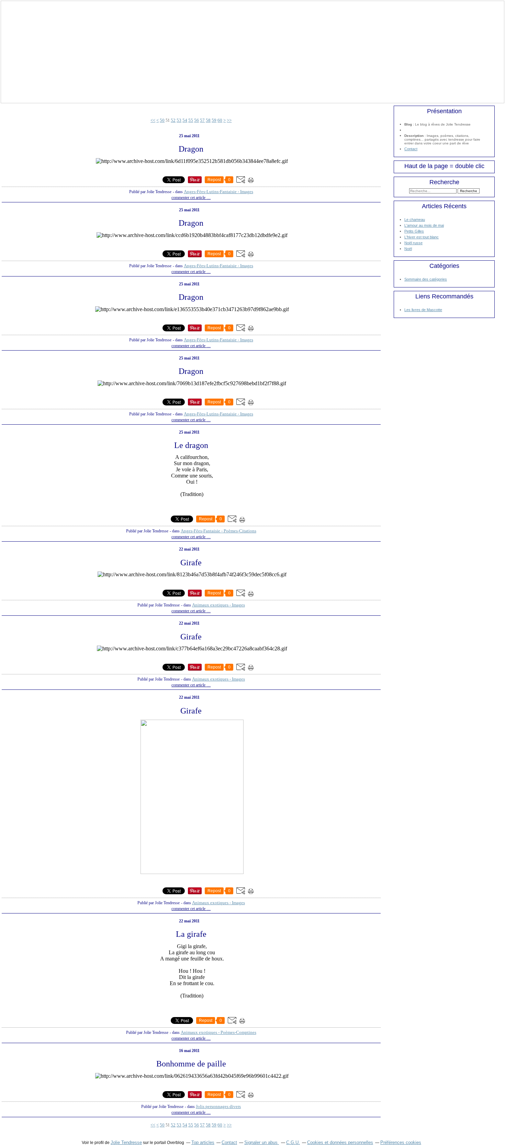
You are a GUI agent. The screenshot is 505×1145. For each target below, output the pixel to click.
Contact (410, 149)
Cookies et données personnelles (340, 1142)
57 (202, 120)
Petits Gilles (414, 231)
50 (162, 120)
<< (152, 120)
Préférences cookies (400, 1142)
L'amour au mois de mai (424, 225)
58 (208, 120)
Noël (408, 249)
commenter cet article (188, 197)
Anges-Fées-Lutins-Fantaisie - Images (218, 191)
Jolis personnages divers (218, 1106)
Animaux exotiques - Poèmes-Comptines (218, 1032)
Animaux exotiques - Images (218, 604)
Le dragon (191, 445)
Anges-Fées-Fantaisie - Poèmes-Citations (218, 530)
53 (179, 120)
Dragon (191, 148)
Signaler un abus (261, 1142)
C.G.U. (293, 1142)
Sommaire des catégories (425, 279)
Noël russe (413, 243)
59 (214, 120)
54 (184, 120)
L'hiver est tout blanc (421, 237)
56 (196, 120)
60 (219, 120)
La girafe (191, 934)
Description (414, 136)
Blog (408, 124)
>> (229, 120)
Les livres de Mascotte (423, 310)
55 (190, 120)
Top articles (202, 1142)
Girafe (191, 562)
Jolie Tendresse (126, 1142)
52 (173, 120)
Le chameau (414, 219)
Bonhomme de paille (191, 1063)
